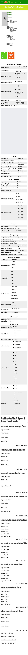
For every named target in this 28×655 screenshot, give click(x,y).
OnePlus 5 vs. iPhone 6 (7, 633)
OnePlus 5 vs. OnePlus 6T (8, 640)
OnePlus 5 (9, 15)
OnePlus (9, 12)
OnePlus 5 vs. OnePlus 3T (8, 636)
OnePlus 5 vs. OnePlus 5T (8, 643)
